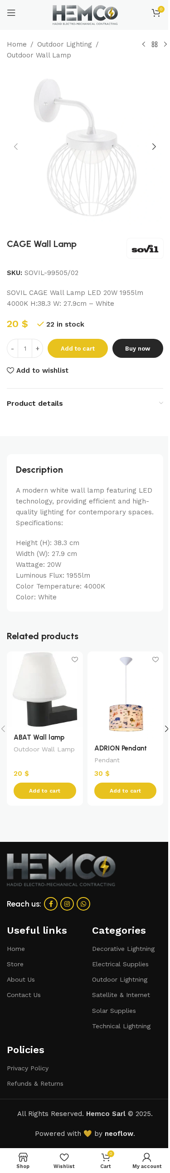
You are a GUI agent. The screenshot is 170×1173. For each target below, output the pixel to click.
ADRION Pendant (120, 748)
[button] (16, 147)
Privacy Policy (28, 1068)
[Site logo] (85, 14)
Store (15, 964)
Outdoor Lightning (119, 979)
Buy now (137, 348)
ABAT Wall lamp (39, 737)
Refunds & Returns (35, 1083)
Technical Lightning (121, 1026)
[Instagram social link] (67, 904)
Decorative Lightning (123, 948)
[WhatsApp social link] (83, 904)
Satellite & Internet (121, 994)
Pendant (107, 760)
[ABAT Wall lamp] (45, 689)
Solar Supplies (114, 1010)
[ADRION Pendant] (125, 694)
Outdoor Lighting (64, 44)
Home (17, 44)
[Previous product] (143, 44)
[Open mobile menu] (11, 13)
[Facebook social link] (51, 904)
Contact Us (24, 994)
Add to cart (78, 348)
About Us (21, 979)
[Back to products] (154, 44)
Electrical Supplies (120, 964)
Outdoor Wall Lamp (39, 55)
